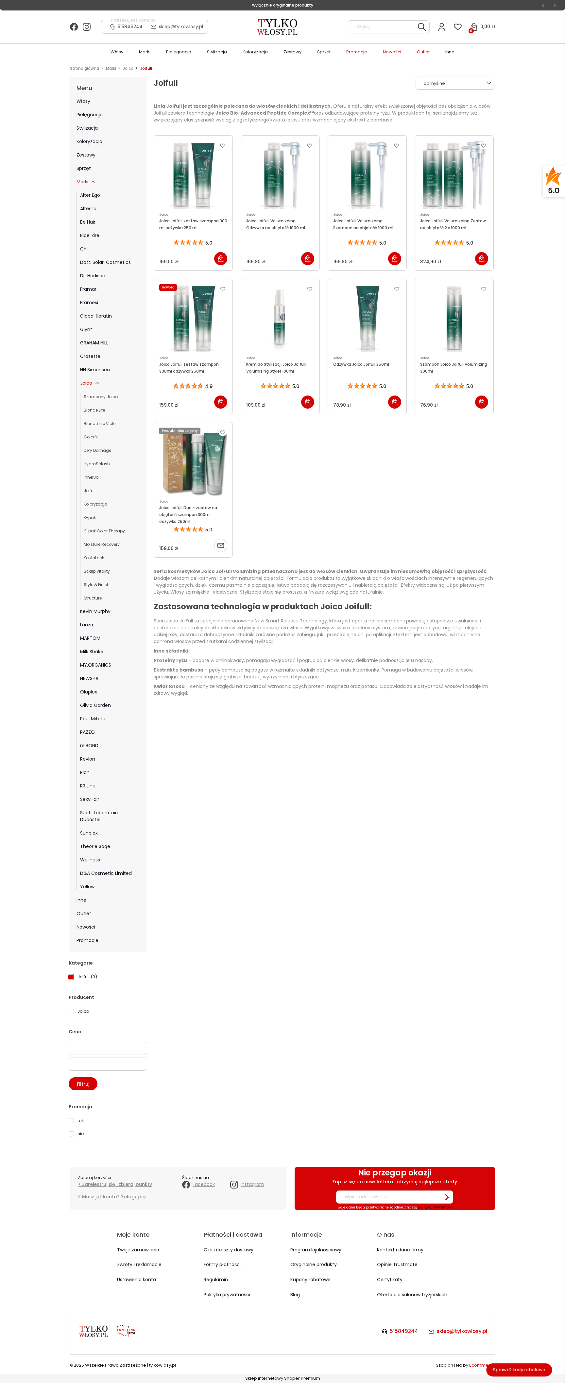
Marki (82, 181)
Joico (86, 383)
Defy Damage (97, 450)
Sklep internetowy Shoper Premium (282, 1378)
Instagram (252, 1184)
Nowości (86, 927)
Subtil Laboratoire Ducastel (100, 816)
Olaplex (88, 692)
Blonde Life (94, 410)
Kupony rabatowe (310, 1279)
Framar (88, 289)
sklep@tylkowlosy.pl (181, 26)
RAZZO (87, 732)
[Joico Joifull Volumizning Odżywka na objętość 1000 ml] (280, 175)
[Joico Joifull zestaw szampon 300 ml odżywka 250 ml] (193, 175)
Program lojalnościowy (315, 1249)
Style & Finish (97, 584)
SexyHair (89, 799)
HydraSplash (97, 464)
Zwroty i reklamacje (139, 1264)
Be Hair (87, 222)
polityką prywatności (435, 1207)
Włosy (83, 101)
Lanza (86, 624)
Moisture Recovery (102, 544)
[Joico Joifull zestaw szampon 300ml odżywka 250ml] (193, 318)
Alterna (88, 208)
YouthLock (94, 558)
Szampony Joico (101, 396)
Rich (85, 772)
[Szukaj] (421, 26)
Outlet (84, 913)
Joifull (89, 490)
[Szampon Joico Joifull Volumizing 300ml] (454, 318)
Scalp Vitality (97, 571)
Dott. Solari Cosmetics (105, 262)
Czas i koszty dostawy (228, 1249)
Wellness (90, 860)
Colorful (91, 437)
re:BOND (89, 745)
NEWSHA (89, 678)
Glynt (86, 329)
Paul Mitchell (94, 718)
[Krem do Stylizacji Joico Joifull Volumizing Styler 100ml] (280, 318)
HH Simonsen (95, 369)
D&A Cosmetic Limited (106, 873)
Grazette (90, 356)
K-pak (90, 517)
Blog (295, 1294)
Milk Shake (91, 651)
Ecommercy (482, 1365)
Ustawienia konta (136, 1279)
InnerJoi (91, 477)
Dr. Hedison (92, 275)
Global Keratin (96, 316)
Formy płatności (222, 1264)
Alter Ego (90, 195)
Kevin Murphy (95, 611)
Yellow (87, 886)
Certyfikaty (389, 1279)
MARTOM (90, 638)
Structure (93, 598)
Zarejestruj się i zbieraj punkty (117, 1184)
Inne (81, 900)
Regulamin (216, 1279)
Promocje (87, 940)
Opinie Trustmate (397, 1264)
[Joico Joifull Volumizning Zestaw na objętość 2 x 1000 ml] (454, 175)
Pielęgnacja (90, 114)
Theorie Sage (95, 846)
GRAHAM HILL (94, 343)
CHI (84, 249)
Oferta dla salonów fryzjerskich (412, 1294)
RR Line (87, 786)
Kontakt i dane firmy (400, 1249)
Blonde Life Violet (100, 423)
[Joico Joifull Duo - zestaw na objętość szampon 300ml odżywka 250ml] (193, 462)
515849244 (130, 26)
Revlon (87, 759)
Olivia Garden (95, 705)
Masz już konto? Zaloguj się (114, 1196)
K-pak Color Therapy (104, 531)
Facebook (204, 1184)
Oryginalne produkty (313, 1264)
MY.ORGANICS (95, 665)
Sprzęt (84, 168)
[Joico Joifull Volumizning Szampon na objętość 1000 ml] (367, 175)
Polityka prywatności (227, 1294)
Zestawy (86, 155)
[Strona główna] (278, 27)
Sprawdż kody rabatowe (519, 1370)
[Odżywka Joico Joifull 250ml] (367, 318)
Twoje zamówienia (138, 1249)
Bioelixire (89, 235)
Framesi (89, 302)
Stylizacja (87, 128)
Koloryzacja (89, 141)
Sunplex (89, 833)
